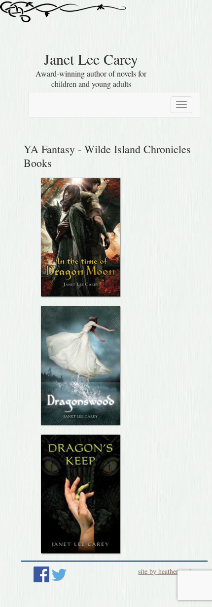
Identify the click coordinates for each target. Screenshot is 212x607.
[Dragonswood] (80, 365)
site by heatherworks (166, 571)
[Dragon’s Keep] (80, 494)
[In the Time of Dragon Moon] (80, 237)
